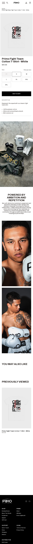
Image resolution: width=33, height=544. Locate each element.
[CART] (30, 3)
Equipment (5, 515)
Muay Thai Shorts (6, 513)
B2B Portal (5, 542)
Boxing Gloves (6, 511)
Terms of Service (21, 527)
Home (3, 8)
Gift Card (4, 520)
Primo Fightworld (20, 515)
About (18, 511)
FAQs (3, 530)
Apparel (4, 517)
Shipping (4, 532)
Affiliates (18, 513)
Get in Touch (5, 527)
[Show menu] (2, 2)
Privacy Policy (20, 530)
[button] (7, 3)
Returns (4, 534)
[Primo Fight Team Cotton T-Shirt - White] (16, 408)
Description (6, 100)
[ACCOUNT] (26, 3)
